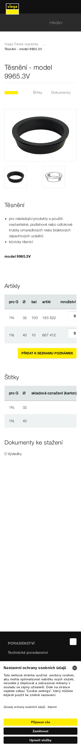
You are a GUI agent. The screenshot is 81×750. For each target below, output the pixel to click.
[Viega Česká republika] (12, 6)
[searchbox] (36, 22)
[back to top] (73, 641)
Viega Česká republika (21, 44)
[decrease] (63, 317)
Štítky (37, 92)
